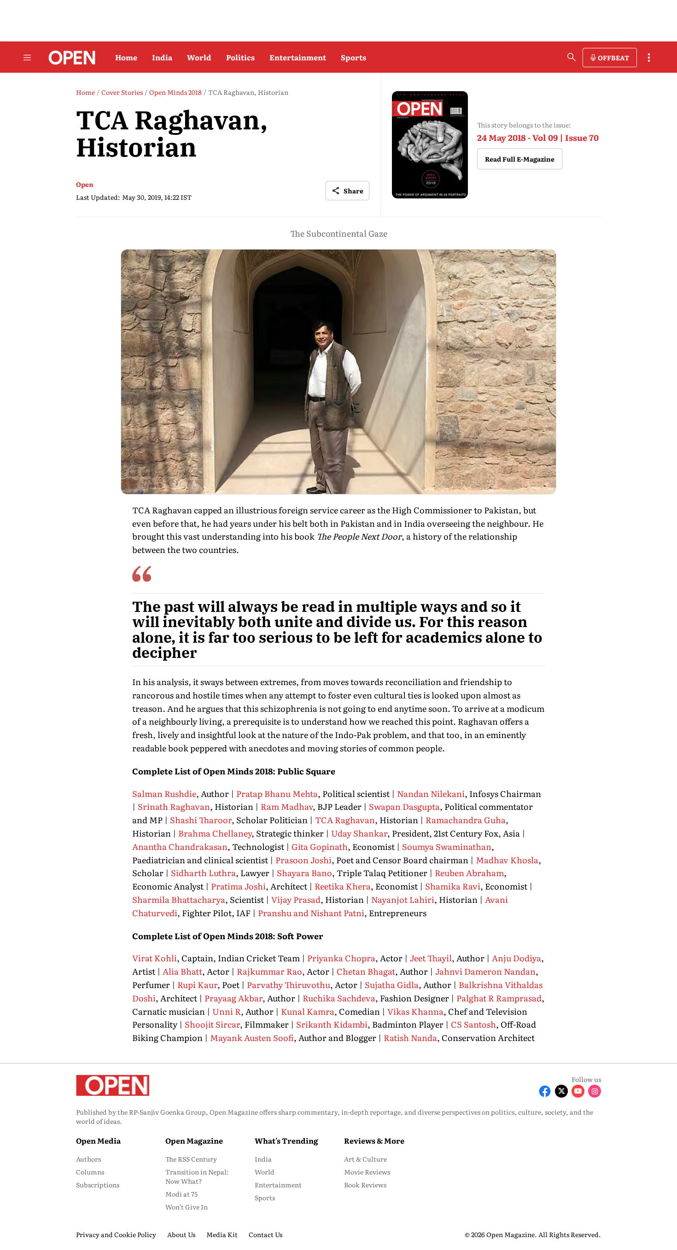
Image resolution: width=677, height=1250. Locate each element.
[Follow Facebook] (544, 1091)
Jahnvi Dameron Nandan (485, 971)
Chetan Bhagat (366, 971)
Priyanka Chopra (341, 958)
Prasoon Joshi (303, 860)
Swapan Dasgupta (404, 806)
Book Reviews (365, 1184)
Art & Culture (365, 1158)
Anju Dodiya (516, 958)
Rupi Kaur (197, 984)
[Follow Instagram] (594, 1091)
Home (126, 57)
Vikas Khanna (415, 1011)
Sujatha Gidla (392, 984)
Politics (240, 57)
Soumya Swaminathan (446, 846)
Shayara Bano (304, 872)
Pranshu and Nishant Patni (311, 913)
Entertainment (297, 57)
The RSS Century (191, 1158)
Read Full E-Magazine (519, 158)
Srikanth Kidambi (332, 1024)
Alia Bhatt (182, 971)
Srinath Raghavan (174, 806)
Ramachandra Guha (466, 820)
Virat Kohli (154, 958)
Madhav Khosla (507, 860)
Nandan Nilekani (431, 793)
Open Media (98, 1140)
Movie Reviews (367, 1171)
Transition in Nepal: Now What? (197, 1176)
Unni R (226, 1011)
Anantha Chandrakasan (180, 846)
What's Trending (286, 1140)
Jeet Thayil (431, 958)
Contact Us (265, 1234)
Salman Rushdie (164, 793)
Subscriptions (97, 1184)
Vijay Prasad (296, 899)
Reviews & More (374, 1140)
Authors (88, 1158)
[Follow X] (561, 1091)
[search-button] (571, 57)
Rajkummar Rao (269, 971)
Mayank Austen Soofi (252, 1037)
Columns (90, 1171)
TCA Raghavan (345, 820)
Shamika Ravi (452, 886)
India (162, 57)
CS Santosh (472, 1024)
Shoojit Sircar (212, 1024)
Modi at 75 (181, 1193)
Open (84, 184)
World (199, 57)
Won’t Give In (186, 1206)
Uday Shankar (359, 833)
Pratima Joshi (238, 886)
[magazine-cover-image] (430, 144)
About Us (181, 1234)
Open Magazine (194, 1140)
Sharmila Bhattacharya (178, 899)
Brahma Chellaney (214, 833)
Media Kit (222, 1234)
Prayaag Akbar (233, 998)
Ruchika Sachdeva (339, 998)
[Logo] (69, 57)
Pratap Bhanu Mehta (277, 793)
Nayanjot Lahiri (402, 899)
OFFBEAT (613, 57)
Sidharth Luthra (203, 872)
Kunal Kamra (307, 1011)
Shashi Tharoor (201, 820)
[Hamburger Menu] (27, 57)
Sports (353, 57)
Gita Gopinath (320, 846)
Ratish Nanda (410, 1037)
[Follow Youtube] (578, 1091)
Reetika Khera (343, 886)
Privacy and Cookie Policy (116, 1234)
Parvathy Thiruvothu (288, 984)
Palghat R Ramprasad (499, 998)
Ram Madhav (287, 806)
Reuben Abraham (469, 872)
